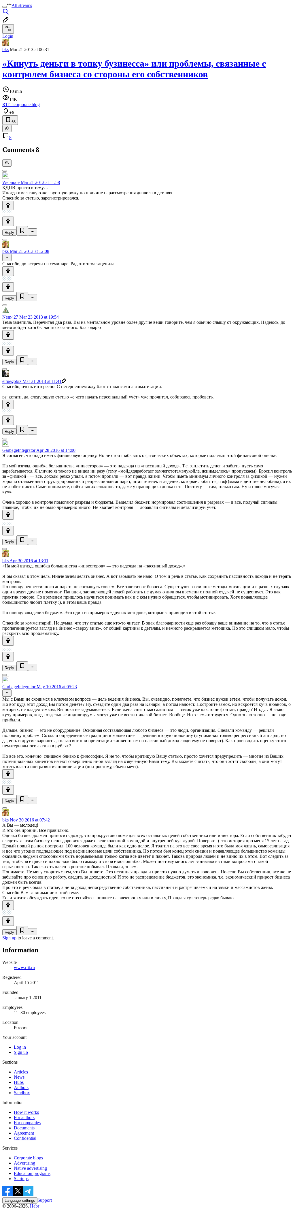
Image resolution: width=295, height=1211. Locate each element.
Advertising (24, 1163)
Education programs (32, 1173)
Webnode (11, 182)
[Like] (8, 205)
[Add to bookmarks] (22, 231)
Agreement (24, 1133)
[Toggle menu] (4, 7)
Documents (24, 1127)
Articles (21, 1071)
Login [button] (7, 36)
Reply (9, 232)
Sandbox (22, 1092)
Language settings (20, 1200)
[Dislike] (8, 221)
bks (5, 49)
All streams (22, 5)
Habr (34, 1206)
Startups (21, 1178)
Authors (21, 1087)
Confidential (25, 1138)
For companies (27, 1122)
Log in (20, 1047)
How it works (26, 1112)
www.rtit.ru (24, 967)
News (19, 1077)
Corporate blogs (28, 1157)
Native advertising (30, 1168)
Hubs (19, 1082)
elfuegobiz (11, 381)
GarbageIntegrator (18, 450)
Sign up (9, 937)
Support (44, 1200)
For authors (24, 1117)
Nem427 (10, 317)
